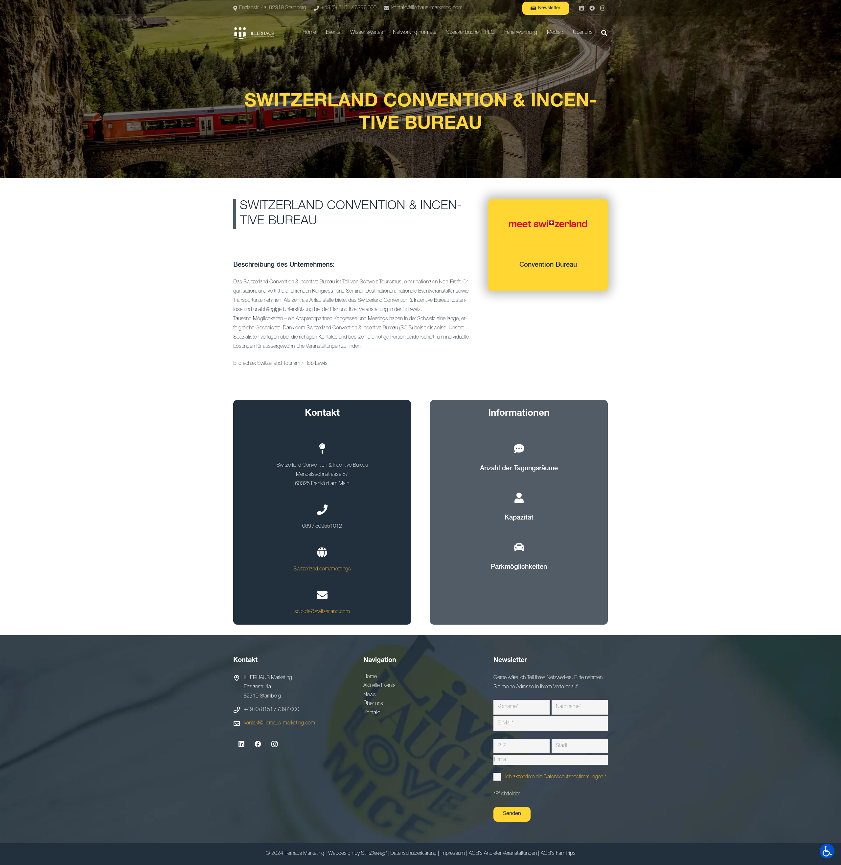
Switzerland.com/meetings (322, 569)
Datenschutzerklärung (413, 853)
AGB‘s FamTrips (558, 853)
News (369, 695)
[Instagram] (602, 8)
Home (370, 677)
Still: (373, 853)
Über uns (373, 704)
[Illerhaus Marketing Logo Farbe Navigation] (253, 33)
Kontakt (371, 713)
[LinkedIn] (581, 8)
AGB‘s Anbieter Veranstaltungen (503, 853)
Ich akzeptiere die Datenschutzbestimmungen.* (555, 777)
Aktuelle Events (379, 686)
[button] (343, 32)
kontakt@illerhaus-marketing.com (279, 723)
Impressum (453, 853)
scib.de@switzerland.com (322, 612)
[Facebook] (592, 8)
